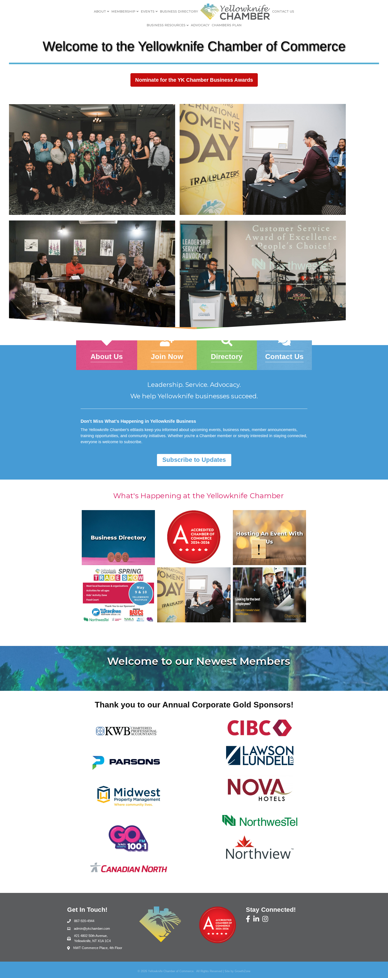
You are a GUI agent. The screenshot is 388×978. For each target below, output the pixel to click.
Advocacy (200, 25)
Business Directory (179, 11)
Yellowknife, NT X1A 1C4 (92, 938)
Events (147, 11)
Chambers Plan (227, 25)
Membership (123, 11)
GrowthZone (242, 971)
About (100, 11)
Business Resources (166, 25)
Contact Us (283, 11)
